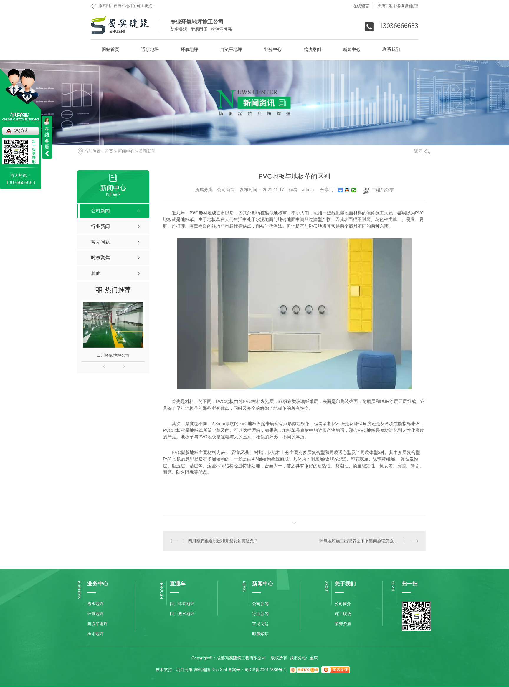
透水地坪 (95, 604)
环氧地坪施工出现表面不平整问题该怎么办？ (360, 541)
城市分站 (298, 657)
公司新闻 (147, 151)
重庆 (314, 657)
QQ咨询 (21, 130)
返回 (418, 151)
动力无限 (184, 669)
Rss (215, 669)
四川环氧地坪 (182, 604)
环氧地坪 (95, 614)
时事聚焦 (260, 634)
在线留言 (364, 6)
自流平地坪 (97, 624)
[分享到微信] (353, 190)
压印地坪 (95, 634)
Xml (223, 669)
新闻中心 (126, 151)
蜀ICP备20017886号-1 (265, 669)
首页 (109, 151)
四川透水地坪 (182, 614)
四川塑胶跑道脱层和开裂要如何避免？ (223, 541)
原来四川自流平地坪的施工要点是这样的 (128, 6)
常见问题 (260, 624)
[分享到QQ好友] (347, 190)
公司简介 (343, 604)
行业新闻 (260, 614)
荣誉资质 (343, 624)
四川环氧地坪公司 (113, 355)
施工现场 (343, 614)
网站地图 (202, 669)
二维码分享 (383, 189)
